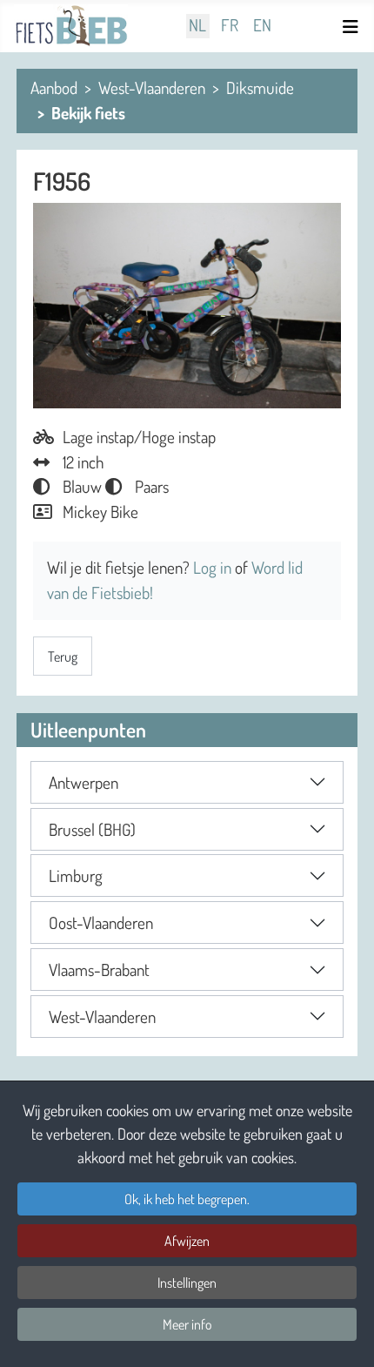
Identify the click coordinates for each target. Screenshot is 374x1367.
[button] (187, 782)
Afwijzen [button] (187, 1240)
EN (262, 26)
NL (197, 26)
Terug (62, 656)
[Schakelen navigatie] (353, 26)
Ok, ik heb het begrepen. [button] (187, 1199)
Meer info (187, 1324)
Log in (214, 567)
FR (229, 26)
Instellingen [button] (187, 1282)
